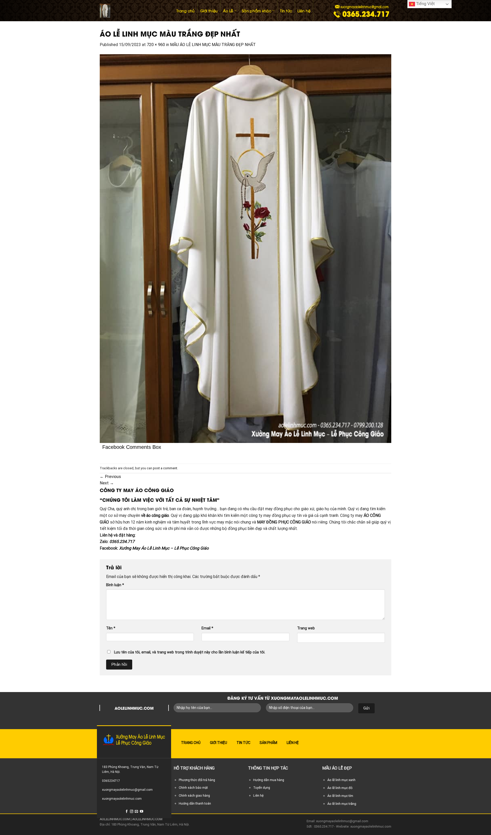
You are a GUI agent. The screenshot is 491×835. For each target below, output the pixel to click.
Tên (110, 628)
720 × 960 (156, 44)
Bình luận (115, 585)
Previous (110, 476)
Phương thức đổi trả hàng (197, 780)
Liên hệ (303, 10)
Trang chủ (185, 10)
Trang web (306, 628)
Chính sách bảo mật (193, 787)
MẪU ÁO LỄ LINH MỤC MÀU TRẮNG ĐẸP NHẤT (213, 44)
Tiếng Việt (424, 4)
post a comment (165, 468)
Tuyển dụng (261, 787)
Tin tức (286, 10)
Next (107, 483)
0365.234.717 (122, 541)
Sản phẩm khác (256, 10)
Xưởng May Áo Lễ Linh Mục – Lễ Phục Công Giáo (164, 548)
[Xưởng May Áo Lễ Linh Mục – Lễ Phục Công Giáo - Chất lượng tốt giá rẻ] (133, 10)
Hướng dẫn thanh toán (195, 803)
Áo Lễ (228, 10)
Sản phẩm (268, 743)
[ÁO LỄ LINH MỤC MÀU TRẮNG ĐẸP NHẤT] (245, 248)
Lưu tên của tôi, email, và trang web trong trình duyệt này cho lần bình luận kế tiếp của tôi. (189, 652)
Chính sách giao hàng (194, 795)
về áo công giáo (155, 515)
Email (207, 628)
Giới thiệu (209, 10)
